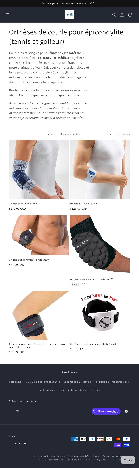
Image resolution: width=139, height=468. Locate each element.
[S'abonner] (70, 411)
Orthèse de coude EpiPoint (84, 203)
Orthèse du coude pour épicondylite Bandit (93, 344)
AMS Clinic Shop (48, 456)
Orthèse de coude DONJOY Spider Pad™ (91, 279)
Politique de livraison (103, 459)
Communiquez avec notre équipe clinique (49, 95)
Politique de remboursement (111, 381)
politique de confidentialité (84, 390)
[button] (8, 15)
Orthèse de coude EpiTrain (23, 203)
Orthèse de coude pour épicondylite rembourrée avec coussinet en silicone (37, 346)
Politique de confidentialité (50, 459)
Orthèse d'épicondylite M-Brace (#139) (29, 259)
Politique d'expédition (52, 390)
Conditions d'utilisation (77, 381)
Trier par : (50, 133)
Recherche (15, 381)
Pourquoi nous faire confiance (42, 381)
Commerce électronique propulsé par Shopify (78, 456)
